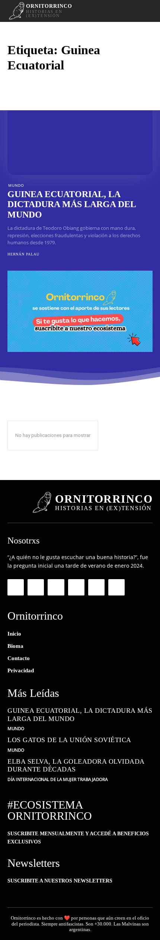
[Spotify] (76, 587)
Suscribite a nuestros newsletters (59, 881)
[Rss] (96, 587)
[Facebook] (15, 587)
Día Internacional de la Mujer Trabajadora (57, 780)
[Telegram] (56, 587)
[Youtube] (116, 587)
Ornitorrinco (23, 918)
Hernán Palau (23, 254)
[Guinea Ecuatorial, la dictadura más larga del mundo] (80, 131)
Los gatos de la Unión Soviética (69, 740)
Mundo (16, 185)
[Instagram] (36, 587)
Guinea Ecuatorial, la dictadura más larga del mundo (71, 204)
